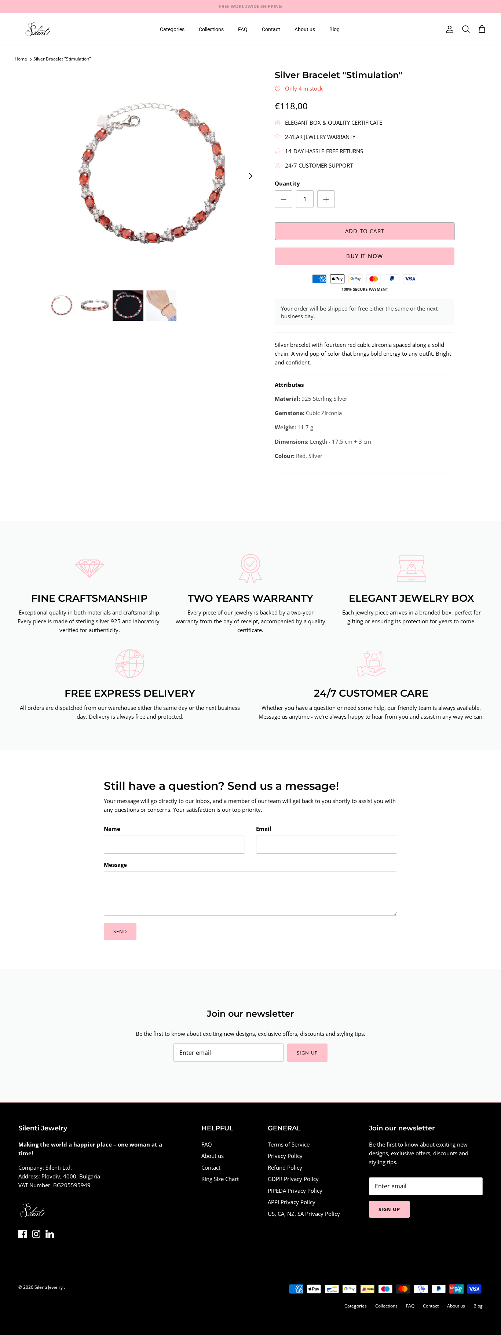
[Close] (388, 609)
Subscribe (184, 697)
